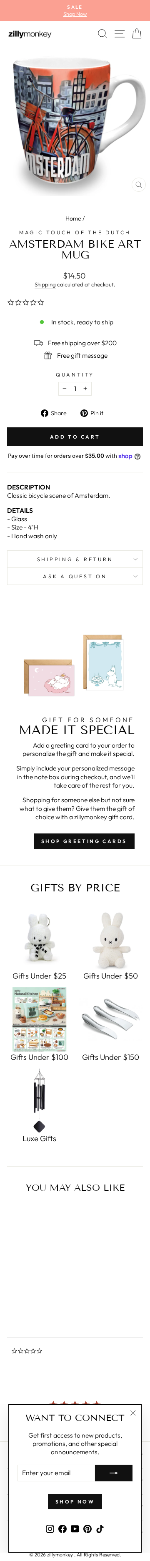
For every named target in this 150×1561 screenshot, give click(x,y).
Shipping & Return (75, 559)
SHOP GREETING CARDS (84, 841)
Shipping (45, 284)
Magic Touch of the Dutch (75, 232)
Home (73, 218)
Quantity (75, 374)
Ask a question (75, 576)
